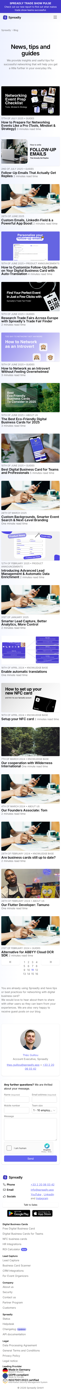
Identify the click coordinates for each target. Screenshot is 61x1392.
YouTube (36, 1194)
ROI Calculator (11, 1249)
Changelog (9, 1329)
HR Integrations (12, 1244)
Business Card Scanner (17, 1265)
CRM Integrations (13, 1270)
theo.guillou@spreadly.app (23, 1064)
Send (30, 1158)
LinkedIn (49, 1194)
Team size (37, 1105)
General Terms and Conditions (21, 1350)
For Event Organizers (15, 1275)
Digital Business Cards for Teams (23, 1233)
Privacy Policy (11, 1355)
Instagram (42, 1198)
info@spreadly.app (42, 1189)
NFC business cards (15, 1238)
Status (6, 1318)
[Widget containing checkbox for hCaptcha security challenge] (28, 1148)
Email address (44, 1094)
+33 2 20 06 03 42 (42, 1184)
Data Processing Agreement (20, 1345)
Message (9, 1116)
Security (8, 1292)
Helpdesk (8, 1323)
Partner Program (13, 1302)
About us (8, 1287)
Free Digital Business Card (19, 1228)
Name (12, 1094)
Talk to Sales (30, 1204)
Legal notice (10, 1360)
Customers (9, 1307)
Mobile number (12, 1105)
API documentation (14, 1334)
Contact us (9, 1297)
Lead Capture (11, 1260)
